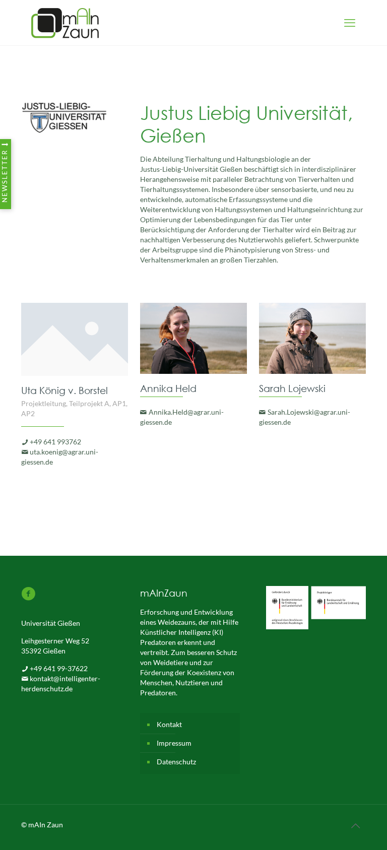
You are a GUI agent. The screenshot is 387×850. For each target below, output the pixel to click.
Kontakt (169, 724)
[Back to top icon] (355, 825)
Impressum (174, 743)
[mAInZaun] (65, 22)
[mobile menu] (349, 22)
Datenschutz (176, 761)
